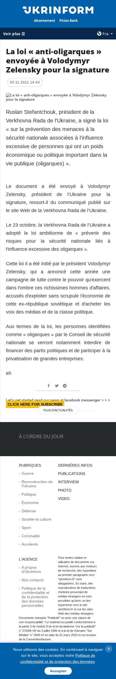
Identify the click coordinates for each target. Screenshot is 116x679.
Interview (68, 482)
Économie (30, 502)
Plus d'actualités (58, 410)
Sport (26, 527)
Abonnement (44, 20)
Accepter (58, 671)
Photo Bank (68, 20)
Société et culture (36, 519)
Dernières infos (75, 465)
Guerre (28, 473)
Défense (29, 511)
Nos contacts (33, 580)
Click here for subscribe (35, 404)
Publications (71, 473)
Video (64, 498)
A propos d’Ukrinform (31, 569)
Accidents (30, 544)
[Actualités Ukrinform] (58, 10)
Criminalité (31, 536)
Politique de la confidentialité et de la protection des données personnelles (35, 597)
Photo (64, 490)
